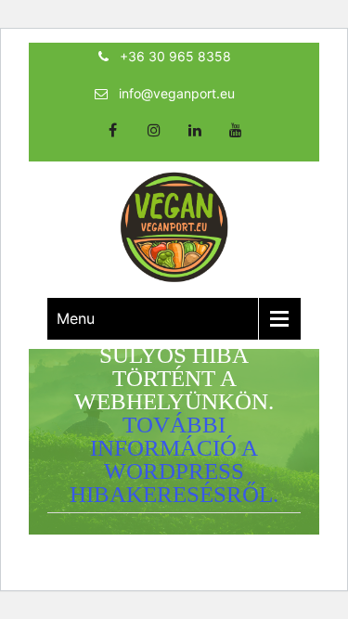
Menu (76, 318)
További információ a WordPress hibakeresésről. (174, 459)
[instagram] (154, 142)
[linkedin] (195, 142)
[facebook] (113, 142)
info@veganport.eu (177, 93)
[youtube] (236, 142)
